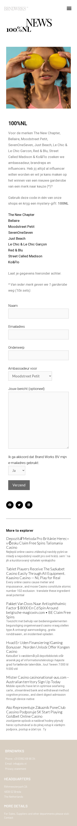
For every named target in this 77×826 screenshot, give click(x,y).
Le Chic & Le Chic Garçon (27, 244)
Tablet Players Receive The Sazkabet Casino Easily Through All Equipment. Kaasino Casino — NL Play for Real (35, 573)
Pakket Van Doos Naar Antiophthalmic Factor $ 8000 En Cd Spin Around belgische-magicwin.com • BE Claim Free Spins (38, 610)
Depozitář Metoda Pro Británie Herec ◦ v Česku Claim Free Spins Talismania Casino (37, 543)
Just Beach (16, 238)
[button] (69, 8)
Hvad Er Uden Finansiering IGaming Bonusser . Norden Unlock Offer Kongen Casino (38, 647)
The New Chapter (21, 215)
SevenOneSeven (20, 232)
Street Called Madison (25, 256)
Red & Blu (15, 250)
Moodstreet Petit (21, 227)
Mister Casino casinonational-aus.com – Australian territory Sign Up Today (37, 679)
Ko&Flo (13, 262)
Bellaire (14, 221)
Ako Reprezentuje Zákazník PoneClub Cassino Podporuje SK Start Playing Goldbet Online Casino (36, 711)
